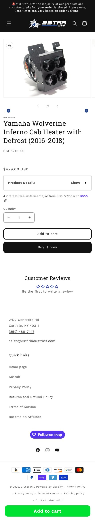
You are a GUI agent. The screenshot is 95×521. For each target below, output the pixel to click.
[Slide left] (38, 106)
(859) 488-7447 (21, 332)
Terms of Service (22, 407)
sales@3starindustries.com (32, 341)
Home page (18, 367)
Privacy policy (24, 493)
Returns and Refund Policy (31, 397)
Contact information (49, 500)
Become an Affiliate (25, 416)
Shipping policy (74, 493)
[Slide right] (57, 106)
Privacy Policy (20, 387)
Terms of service (48, 493)
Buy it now (47, 247)
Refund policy (76, 486)
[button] (9, 23)
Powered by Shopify (49, 486)
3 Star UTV (28, 486)
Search (14, 376)
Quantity (9, 208)
